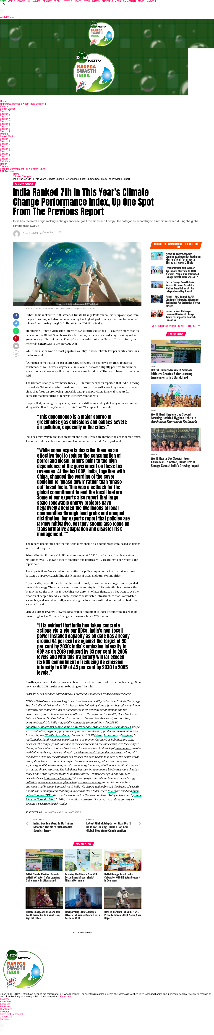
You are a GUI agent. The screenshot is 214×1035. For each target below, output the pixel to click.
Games (96, 1)
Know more (66, 996)
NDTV (3, 1)
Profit (21, 1)
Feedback (5, 1006)
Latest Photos (8, 136)
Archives (5, 999)
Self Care (5, 161)
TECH (87, 1)
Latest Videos (8, 108)
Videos (4, 106)
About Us (5, 1004)
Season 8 (5, 128)
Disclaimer (6, 1009)
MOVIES (36, 1)
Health (3, 163)
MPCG (141, 1)
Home (3, 101)
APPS (118, 1)
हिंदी (28, 1)
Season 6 (5, 123)
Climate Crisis (73, 812)
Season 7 (5, 126)
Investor (4, 1011)
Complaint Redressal (11, 1014)
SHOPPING (107, 1)
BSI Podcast (7, 171)
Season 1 (5, 111)
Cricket (47, 1)
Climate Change (22, 176)
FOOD (57, 1)
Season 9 (5, 131)
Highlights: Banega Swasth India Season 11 (23, 103)
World (11, 1)
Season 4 (5, 118)
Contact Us (6, 1016)
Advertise (5, 1001)
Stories (4, 166)
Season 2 (5, 113)
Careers (4, 1019)
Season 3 (5, 116)
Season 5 (5, 121)
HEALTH (78, 1)
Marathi (151, 1)
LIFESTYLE (67, 1)
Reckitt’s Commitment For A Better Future (22, 168)
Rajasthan (129, 1)
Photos (4, 133)
